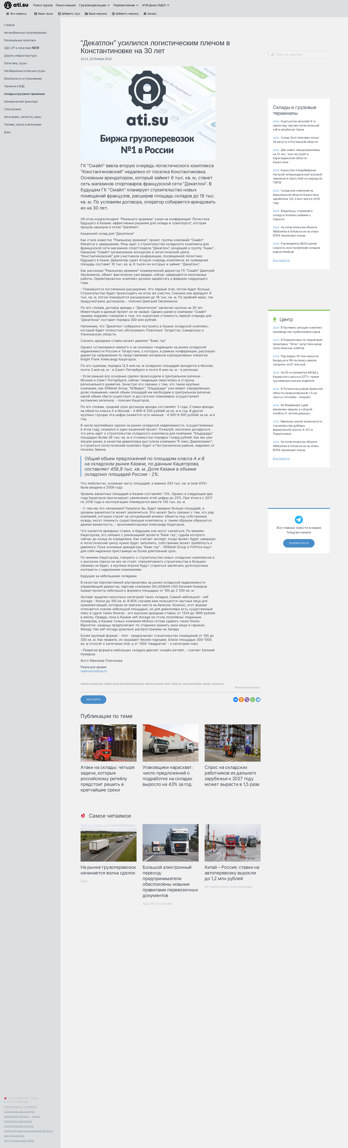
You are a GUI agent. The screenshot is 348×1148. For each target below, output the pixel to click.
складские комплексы (18, 1121)
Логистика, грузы (15, 63)
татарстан (218, 683)
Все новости (281, 260)
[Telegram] (258, 699)
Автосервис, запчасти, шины (22, 116)
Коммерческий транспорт (21, 101)
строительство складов (19, 1111)
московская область (17, 1116)
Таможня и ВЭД (14, 86)
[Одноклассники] (241, 699)
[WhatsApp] (252, 699)
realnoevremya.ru (94, 671)
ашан (168, 683)
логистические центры (19, 1125)
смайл (108, 683)
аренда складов (14, 1135)
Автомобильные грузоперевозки (25, 32)
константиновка (192, 683)
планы (36, 1116)
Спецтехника (12, 109)
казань (207, 683)
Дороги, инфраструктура (20, 55)
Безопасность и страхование (22, 78)
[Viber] (246, 699)
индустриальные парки (19, 1140)
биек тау (177, 683)
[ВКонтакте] (235, 699)
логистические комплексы (128, 683)
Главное (9, 25)
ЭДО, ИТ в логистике (17, 48)
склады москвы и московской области (28, 1130)
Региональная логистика (20, 40)
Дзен (7, 132)
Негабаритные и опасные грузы (24, 71)
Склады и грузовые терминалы (24, 93)
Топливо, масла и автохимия (22, 124)
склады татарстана (92, 683)
